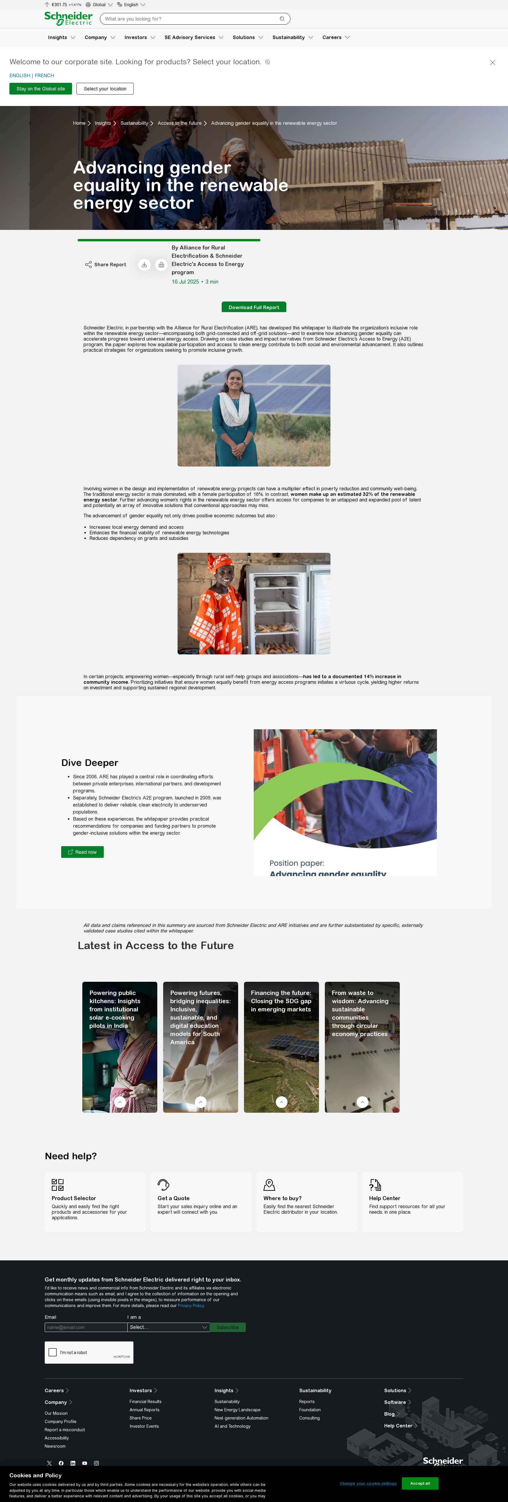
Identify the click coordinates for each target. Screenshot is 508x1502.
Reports (307, 1401)
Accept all (420, 1483)
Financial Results (146, 1401)
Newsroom (55, 1446)
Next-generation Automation (241, 1418)
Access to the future (180, 123)
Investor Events (144, 1426)
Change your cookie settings (368, 1483)
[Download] (144, 265)
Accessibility (57, 1438)
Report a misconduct (65, 1429)
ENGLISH (19, 75)
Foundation (310, 1409)
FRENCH (44, 75)
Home (79, 123)
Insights (103, 123)
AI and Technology (232, 1426)
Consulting (309, 1418)
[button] (82, 852)
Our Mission (56, 1413)
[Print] (161, 265)
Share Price (141, 1418)
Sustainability (134, 123)
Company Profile (60, 1421)
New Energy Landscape (237, 1409)
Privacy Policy (190, 1305)
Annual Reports (145, 1409)
